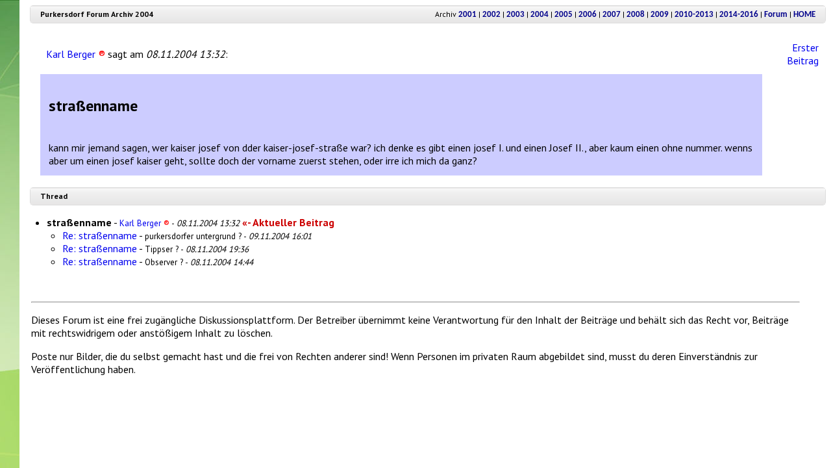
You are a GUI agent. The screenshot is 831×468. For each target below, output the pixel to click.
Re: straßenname (99, 235)
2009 (660, 14)
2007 (611, 14)
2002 (491, 14)
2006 (587, 14)
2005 (563, 14)
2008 (635, 14)
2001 (467, 14)
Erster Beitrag (803, 54)
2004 (539, 14)
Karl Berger (75, 53)
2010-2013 (694, 14)
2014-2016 (738, 14)
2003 (515, 14)
